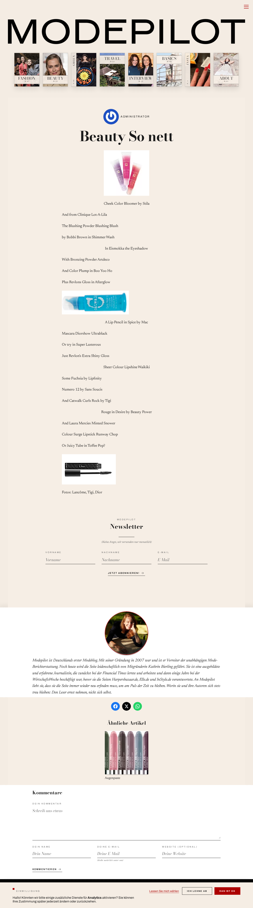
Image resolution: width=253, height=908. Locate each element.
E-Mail (163, 552)
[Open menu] (246, 6)
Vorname (53, 552)
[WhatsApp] (137, 706)
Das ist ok (227, 891)
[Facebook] (115, 706)
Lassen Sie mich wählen (164, 891)
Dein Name (41, 847)
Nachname (111, 552)
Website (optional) (179, 847)
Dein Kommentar (47, 803)
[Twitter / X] (126, 706)
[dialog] (126, 895)
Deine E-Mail (108, 847)
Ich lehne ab (197, 891)
